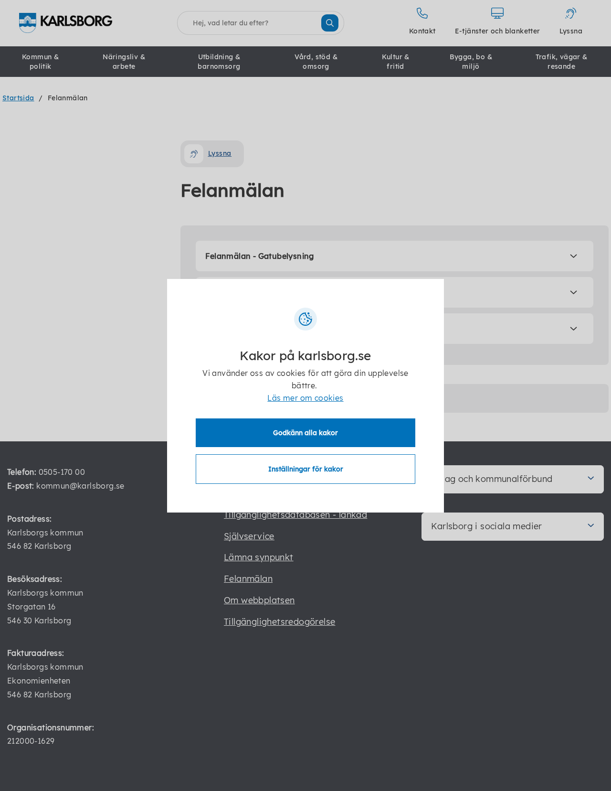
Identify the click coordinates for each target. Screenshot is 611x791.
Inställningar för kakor (305, 469)
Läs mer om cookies (305, 398)
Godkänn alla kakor (305, 432)
